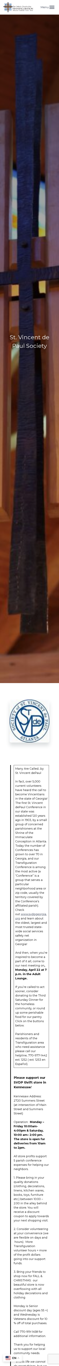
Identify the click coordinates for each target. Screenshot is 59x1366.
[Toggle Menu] (51, 7)
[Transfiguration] (18, 7)
